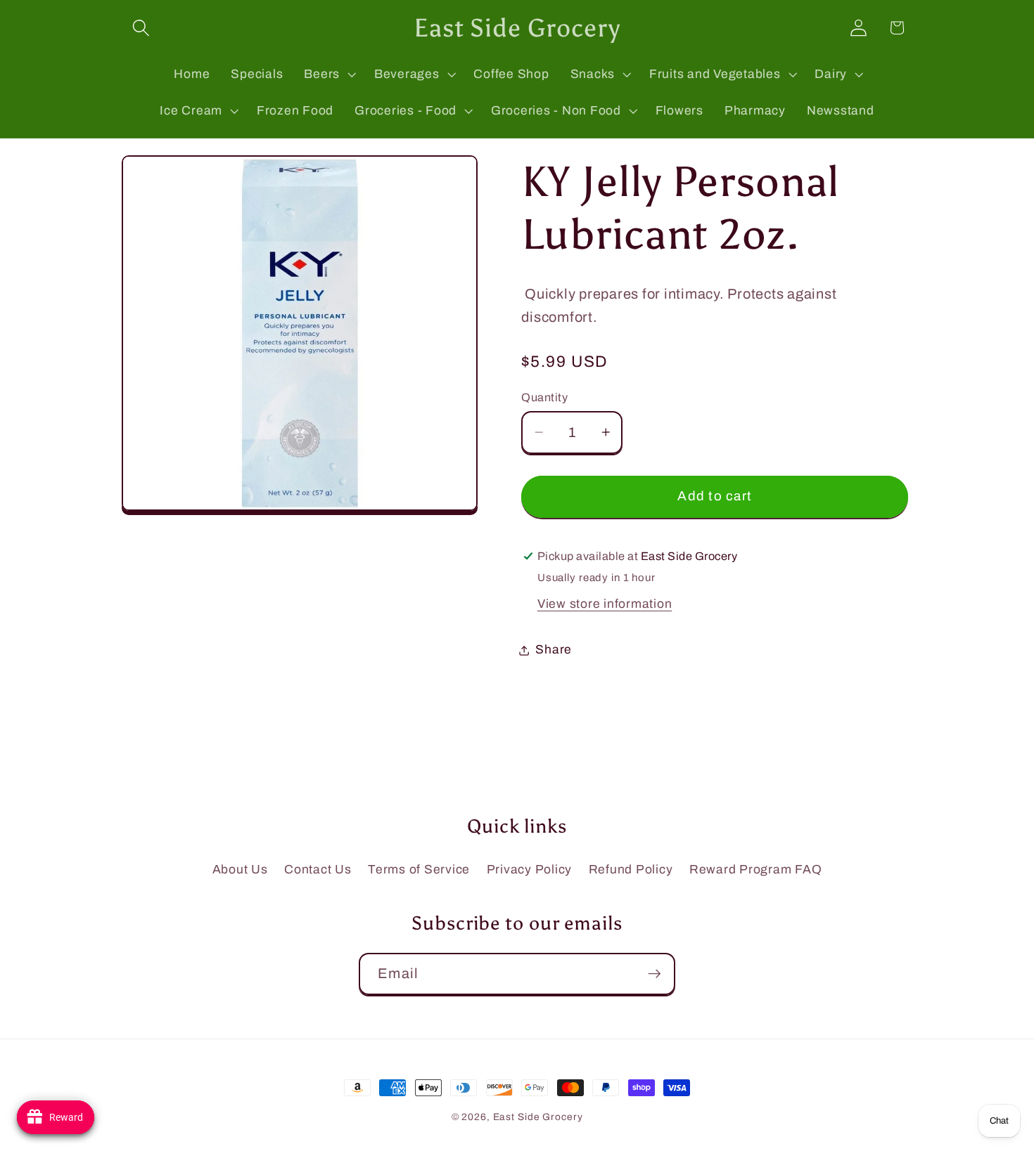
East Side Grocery (538, 1117)
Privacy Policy (530, 869)
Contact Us (318, 869)
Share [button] (553, 649)
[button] (141, 27)
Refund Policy (631, 869)
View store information (604, 604)
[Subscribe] (654, 974)
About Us (240, 869)
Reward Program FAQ (755, 869)
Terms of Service (419, 869)
